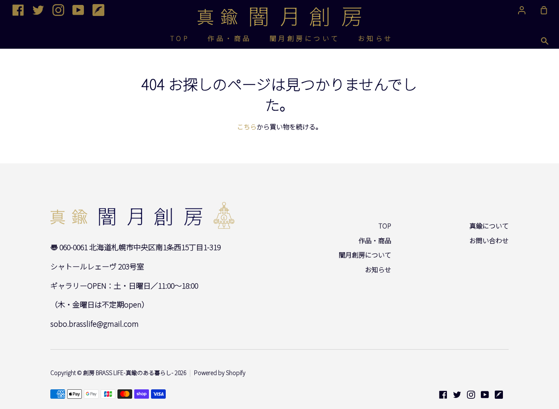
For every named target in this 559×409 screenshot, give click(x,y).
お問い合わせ (489, 240)
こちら (247, 126)
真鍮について (489, 225)
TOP (180, 38)
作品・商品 (229, 38)
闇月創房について (305, 38)
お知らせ (375, 38)
